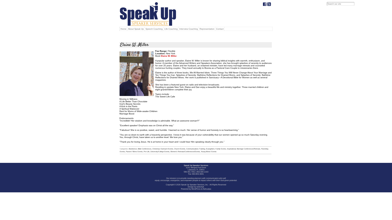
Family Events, (221, 149)
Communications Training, (196, 149)
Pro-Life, (147, 151)
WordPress (196, 189)
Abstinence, (133, 149)
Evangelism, (210, 149)
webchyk (200, 187)
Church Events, (180, 149)
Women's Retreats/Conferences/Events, (185, 151)
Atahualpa (207, 189)
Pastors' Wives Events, (135, 151)
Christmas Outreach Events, (163, 149)
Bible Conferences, (145, 149)
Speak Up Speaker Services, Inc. (194, 185)
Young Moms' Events (209, 151)
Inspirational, (232, 149)
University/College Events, (160, 151)
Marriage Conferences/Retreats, (249, 149)
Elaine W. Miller (169, 56)
